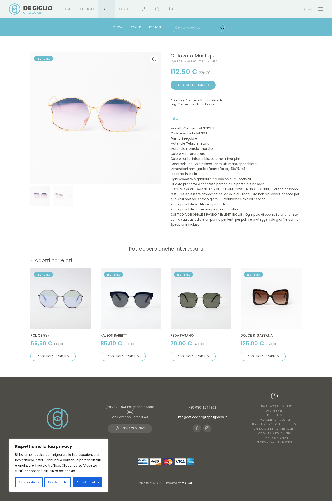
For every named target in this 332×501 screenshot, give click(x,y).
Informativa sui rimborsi (274, 442)
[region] (58, 465)
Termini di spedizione (274, 438)
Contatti (125, 9)
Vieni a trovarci (133, 428)
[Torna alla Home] (30, 9)
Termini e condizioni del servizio (274, 424)
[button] (320, 9)
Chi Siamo (87, 9)
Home (67, 9)
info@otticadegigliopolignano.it (202, 417)
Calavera (192, 100)
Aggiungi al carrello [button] (53, 356)
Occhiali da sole (211, 100)
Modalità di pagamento (274, 433)
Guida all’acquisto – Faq (274, 406)
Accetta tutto (87, 482)
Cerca (222, 27)
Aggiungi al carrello (193, 85)
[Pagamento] (157, 9)
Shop (106, 9)
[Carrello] (171, 9)
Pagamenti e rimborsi (274, 420)
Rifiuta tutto (58, 482)
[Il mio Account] (143, 9)
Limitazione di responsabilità (274, 429)
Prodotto (274, 415)
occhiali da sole (203, 104)
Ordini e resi (274, 411)
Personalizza (29, 482)
